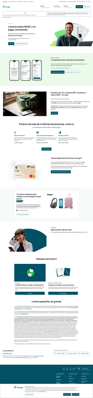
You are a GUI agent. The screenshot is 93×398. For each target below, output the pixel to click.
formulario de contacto (38, 356)
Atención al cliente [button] (85, 353)
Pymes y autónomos (12, 1)
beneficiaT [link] (70, 381)
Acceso (88, 6)
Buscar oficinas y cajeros (63, 142)
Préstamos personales (58, 383)
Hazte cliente (79, 6)
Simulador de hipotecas (58, 377)
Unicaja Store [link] (71, 378)
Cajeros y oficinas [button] (60, 353)
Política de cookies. (42, 391)
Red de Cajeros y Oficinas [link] (84, 382)
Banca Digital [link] (83, 378)
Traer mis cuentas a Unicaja (42, 142)
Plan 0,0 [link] (70, 376)
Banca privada (26, 1)
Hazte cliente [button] (54, 113)
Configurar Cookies (29, 394)
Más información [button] (63, 293)
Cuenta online (58, 379)
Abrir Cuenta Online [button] (46, 149)
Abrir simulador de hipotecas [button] (58, 72)
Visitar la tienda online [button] (22, 214)
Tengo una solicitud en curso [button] (72, 72)
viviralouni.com (28, 308)
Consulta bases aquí (24, 314)
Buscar (89, 1)
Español (86, 368)
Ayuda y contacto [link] (82, 1)
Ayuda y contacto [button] (72, 353)
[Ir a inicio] (6, 7)
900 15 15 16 (7, 353)
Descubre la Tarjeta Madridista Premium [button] (60, 171)
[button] (64, 369)
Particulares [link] (5, 2)
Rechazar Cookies (67, 394)
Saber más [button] (11, 43)
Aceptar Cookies (75, 394)
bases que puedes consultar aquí (52, 330)
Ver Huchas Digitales (18, 142)
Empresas (31, 1)
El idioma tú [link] (83, 376)
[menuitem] (5, 1)
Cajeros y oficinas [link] (72, 1)
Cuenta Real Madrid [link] (72, 383)
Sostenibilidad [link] (63, 1)
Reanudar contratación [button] (21, 43)
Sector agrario (19, 1)
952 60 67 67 (25, 356)
